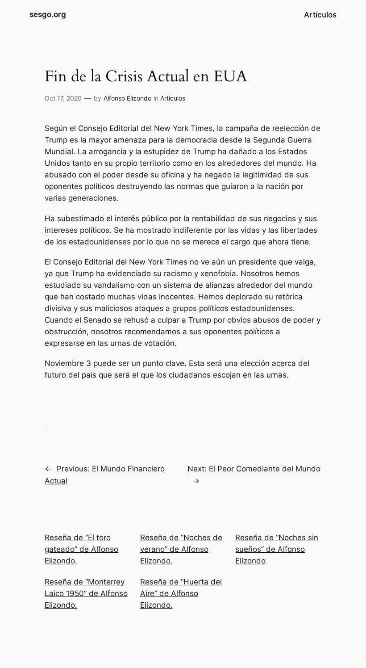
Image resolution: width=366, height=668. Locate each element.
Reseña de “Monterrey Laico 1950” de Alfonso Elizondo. (86, 593)
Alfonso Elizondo (127, 98)
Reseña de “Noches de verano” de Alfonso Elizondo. (181, 549)
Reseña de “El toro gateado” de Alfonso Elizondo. (81, 549)
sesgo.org (47, 14)
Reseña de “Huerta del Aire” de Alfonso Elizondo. (181, 593)
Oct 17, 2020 (63, 98)
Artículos (172, 98)
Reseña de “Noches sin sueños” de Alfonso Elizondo (276, 549)
